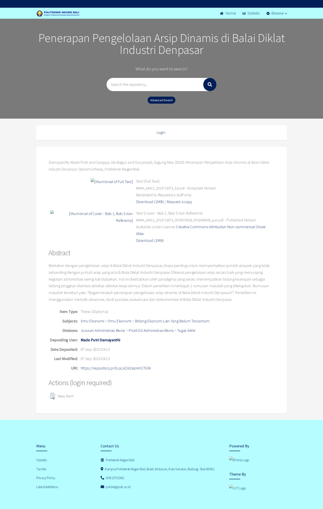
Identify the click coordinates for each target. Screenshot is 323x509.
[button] (52, 396)
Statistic (253, 13)
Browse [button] (277, 13)
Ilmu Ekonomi (92, 320)
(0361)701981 (114, 478)
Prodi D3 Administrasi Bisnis (151, 330)
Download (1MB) (150, 201)
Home (230, 13)
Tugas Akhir (186, 330)
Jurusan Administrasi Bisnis (103, 330)
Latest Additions (47, 487)
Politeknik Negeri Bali (119, 460)
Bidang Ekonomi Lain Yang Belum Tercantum (172, 320)
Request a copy (179, 201)
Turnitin (41, 469)
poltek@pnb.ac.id (117, 487)
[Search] (209, 84)
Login (160, 132)
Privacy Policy (45, 478)
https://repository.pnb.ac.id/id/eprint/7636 (116, 368)
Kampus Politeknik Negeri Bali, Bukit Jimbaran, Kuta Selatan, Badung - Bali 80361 (159, 469)
